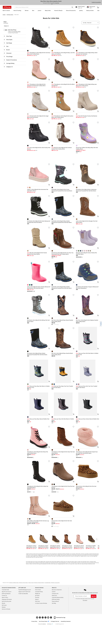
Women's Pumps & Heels (39, 582)
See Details (85, 600)
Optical (37, 599)
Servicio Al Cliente (6, 609)
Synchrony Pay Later (6, 601)
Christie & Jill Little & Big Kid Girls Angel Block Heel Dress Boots (37, 116)
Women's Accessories (55, 582)
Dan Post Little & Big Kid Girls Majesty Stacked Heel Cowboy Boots (87, 320)
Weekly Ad (37, 593)
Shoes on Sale (31, 582)
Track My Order (5, 589)
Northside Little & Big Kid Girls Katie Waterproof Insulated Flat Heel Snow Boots (38, 221)
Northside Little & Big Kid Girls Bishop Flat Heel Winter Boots (38, 320)
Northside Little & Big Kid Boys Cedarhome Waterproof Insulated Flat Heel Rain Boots (86, 190)
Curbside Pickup (39, 591)
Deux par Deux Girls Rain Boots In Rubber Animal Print (87, 354)
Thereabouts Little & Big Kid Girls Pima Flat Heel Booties (63, 487)
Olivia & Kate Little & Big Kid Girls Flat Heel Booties (62, 521)
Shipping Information (7, 599)
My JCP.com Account (6, 591)
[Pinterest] (45, 617)
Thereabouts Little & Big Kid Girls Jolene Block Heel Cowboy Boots (62, 116)
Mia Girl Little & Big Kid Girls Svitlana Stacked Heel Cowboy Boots (62, 148)
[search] (72, 7)
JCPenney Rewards (6, 593)
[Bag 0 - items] (98, 7)
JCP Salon (37, 595)
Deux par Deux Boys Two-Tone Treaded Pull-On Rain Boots (62, 386)
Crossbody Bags (47, 582)
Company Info (55, 593)
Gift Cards (4, 605)
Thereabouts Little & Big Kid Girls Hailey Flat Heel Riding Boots (37, 487)
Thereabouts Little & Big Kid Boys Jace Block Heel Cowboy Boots (86, 85)
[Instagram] (40, 617)
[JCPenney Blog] (51, 617)
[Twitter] (37, 617)
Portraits (37, 597)
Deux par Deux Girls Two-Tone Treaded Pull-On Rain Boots (86, 386)
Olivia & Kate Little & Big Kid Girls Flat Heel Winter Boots (86, 487)
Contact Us (4, 595)
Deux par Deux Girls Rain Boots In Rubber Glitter (63, 419)
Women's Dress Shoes (23, 582)
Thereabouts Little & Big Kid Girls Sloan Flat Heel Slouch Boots (63, 452)
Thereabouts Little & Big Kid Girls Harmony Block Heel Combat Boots (38, 53)
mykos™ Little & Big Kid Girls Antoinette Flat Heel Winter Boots (37, 190)
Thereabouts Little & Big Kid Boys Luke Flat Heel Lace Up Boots (63, 53)
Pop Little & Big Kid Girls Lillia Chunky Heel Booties (38, 148)
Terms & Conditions (42, 624)
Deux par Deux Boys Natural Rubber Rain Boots (38, 419)
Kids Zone (37, 601)
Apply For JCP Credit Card (24, 591)
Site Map (54, 603)
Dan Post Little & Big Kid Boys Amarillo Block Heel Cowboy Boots (62, 354)
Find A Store (38, 589)
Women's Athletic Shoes (14, 582)
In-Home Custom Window (41, 603)
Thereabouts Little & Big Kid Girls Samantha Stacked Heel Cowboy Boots (36, 85)
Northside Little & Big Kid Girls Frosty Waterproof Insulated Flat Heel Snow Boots (62, 190)
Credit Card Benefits (23, 593)
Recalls (3, 603)
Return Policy (5, 597)
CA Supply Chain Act (55, 621)
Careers (54, 591)
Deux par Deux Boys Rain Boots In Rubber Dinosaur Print (38, 386)
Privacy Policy (34, 621)
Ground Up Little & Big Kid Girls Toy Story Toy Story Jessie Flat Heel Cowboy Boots (62, 253)
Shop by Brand (55, 601)
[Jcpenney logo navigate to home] (7, 7)
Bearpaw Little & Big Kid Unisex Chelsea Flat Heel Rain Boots (86, 253)
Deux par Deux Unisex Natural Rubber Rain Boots (87, 419)
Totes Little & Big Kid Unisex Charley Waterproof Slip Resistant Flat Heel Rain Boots (38, 287)
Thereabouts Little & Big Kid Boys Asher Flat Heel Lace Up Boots (86, 53)
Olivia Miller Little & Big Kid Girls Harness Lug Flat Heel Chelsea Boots (38, 521)
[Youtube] (48, 617)
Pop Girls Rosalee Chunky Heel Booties (86, 116)
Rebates (4, 607)
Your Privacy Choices (43, 621)
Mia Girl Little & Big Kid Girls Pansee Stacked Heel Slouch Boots (37, 253)
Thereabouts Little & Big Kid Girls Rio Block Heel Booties (63, 85)
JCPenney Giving (55, 599)
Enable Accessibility (96, 2)
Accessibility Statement (66, 621)
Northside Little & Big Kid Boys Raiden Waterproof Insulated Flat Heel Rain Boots (62, 221)
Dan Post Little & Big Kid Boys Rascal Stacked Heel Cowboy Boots (62, 320)
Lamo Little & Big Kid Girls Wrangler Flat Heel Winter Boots (86, 221)
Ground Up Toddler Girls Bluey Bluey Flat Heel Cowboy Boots (87, 148)
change (19, 31)
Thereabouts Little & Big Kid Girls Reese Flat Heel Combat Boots (37, 452)
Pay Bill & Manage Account (25, 589)
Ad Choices (49, 624)
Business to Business (57, 589)
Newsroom (54, 595)
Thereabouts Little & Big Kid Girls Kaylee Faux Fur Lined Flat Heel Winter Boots (87, 452)
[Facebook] (42, 617)
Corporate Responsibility (57, 597)
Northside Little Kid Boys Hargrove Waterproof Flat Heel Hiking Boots (87, 287)
